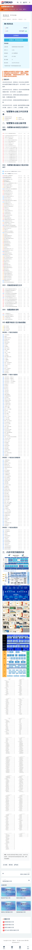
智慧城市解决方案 (20, 912)
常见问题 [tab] (14, 15)
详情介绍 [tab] (6, 15)
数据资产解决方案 (5, 898)
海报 (11, 864)
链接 (17, 864)
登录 (26, 2)
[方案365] (2, 9)
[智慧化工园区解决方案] (8, 906)
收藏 (6, 864)
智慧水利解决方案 (20, 898)
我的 (20, 948)
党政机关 (6, 9)
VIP (12, 948)
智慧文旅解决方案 (9, 927)
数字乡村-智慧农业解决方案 (12, 930)
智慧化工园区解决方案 (7, 912)
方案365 (14, 940)
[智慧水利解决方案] (23, 891)
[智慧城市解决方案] (23, 906)
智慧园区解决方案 (9, 922)
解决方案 (15, 19)
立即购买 (16, 35)
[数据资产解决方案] (8, 891)
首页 (10, 19)
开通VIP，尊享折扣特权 (16, 40)
